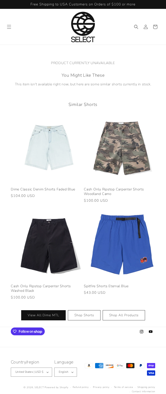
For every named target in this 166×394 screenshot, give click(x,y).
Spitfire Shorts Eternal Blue (106, 286)
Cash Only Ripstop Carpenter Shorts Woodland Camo (114, 191)
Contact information (143, 391)
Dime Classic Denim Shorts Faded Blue (43, 189)
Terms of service (123, 387)
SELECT (39, 387)
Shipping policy (146, 387)
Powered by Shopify (57, 387)
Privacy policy (101, 387)
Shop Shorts (84, 315)
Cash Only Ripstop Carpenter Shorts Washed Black (41, 288)
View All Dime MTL (43, 315)
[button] (9, 27)
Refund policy (81, 387)
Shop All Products (124, 315)
